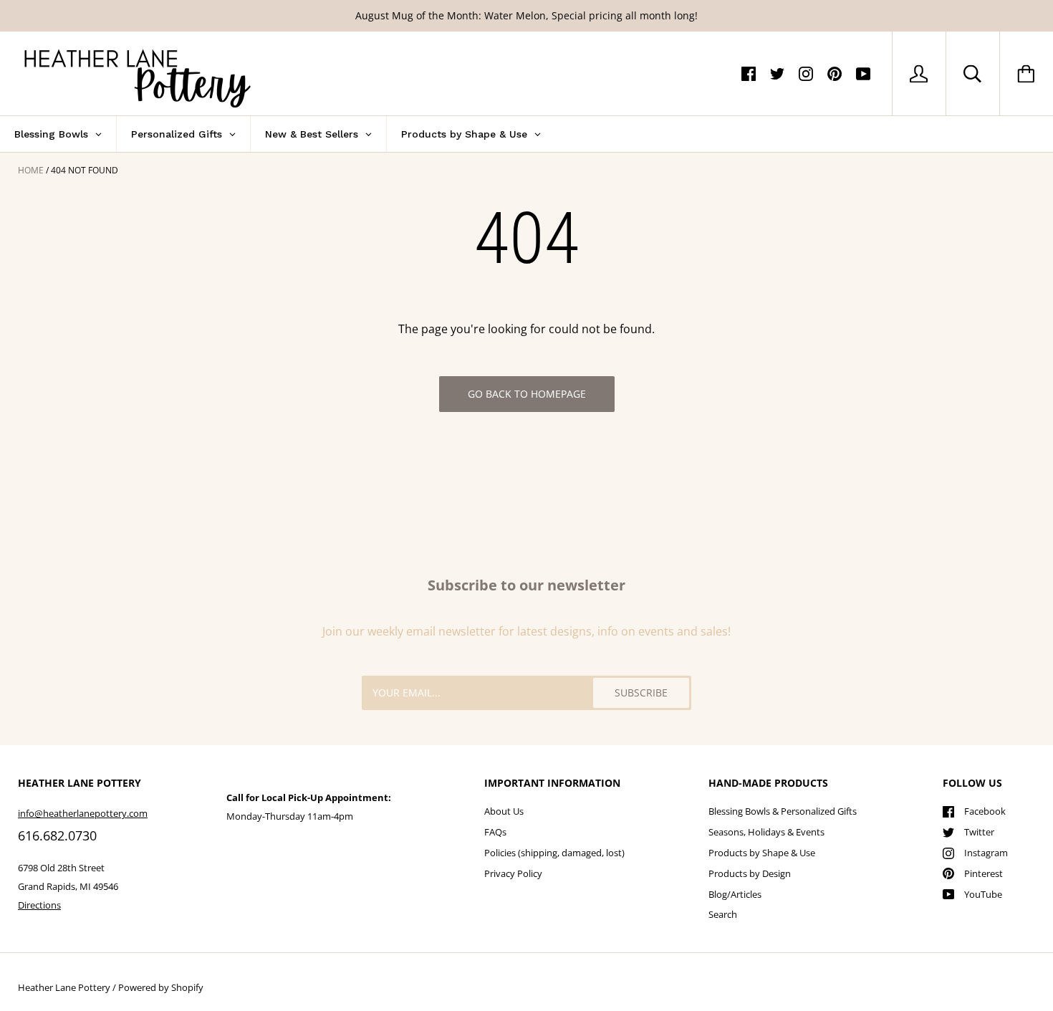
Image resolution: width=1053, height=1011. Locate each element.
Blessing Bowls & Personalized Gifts (782, 811)
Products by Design (749, 873)
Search (722, 914)
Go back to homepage (527, 394)
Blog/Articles (734, 894)
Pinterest (983, 873)
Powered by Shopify (160, 987)
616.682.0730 (57, 835)
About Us (504, 811)
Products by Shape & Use (761, 852)
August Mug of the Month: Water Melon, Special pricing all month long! (526, 15)
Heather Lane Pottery (64, 987)
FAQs (495, 831)
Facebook (985, 811)
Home (31, 170)
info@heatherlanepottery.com (83, 813)
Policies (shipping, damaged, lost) (554, 852)
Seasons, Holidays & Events (766, 831)
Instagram (986, 852)
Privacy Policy (513, 873)
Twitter (979, 831)
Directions (39, 905)
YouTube (983, 894)
